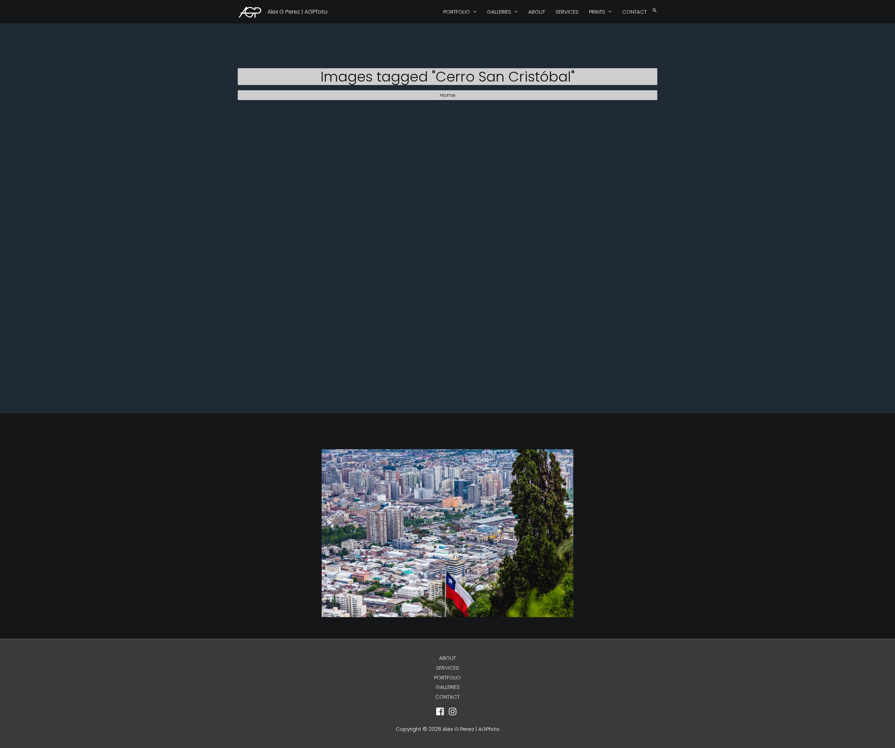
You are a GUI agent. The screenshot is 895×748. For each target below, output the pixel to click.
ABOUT (536, 11)
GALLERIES (499, 11)
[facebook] (441, 711)
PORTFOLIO (456, 11)
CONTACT (634, 11)
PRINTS (597, 11)
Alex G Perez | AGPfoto (297, 12)
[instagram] (454, 711)
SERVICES (567, 11)
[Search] (654, 10)
